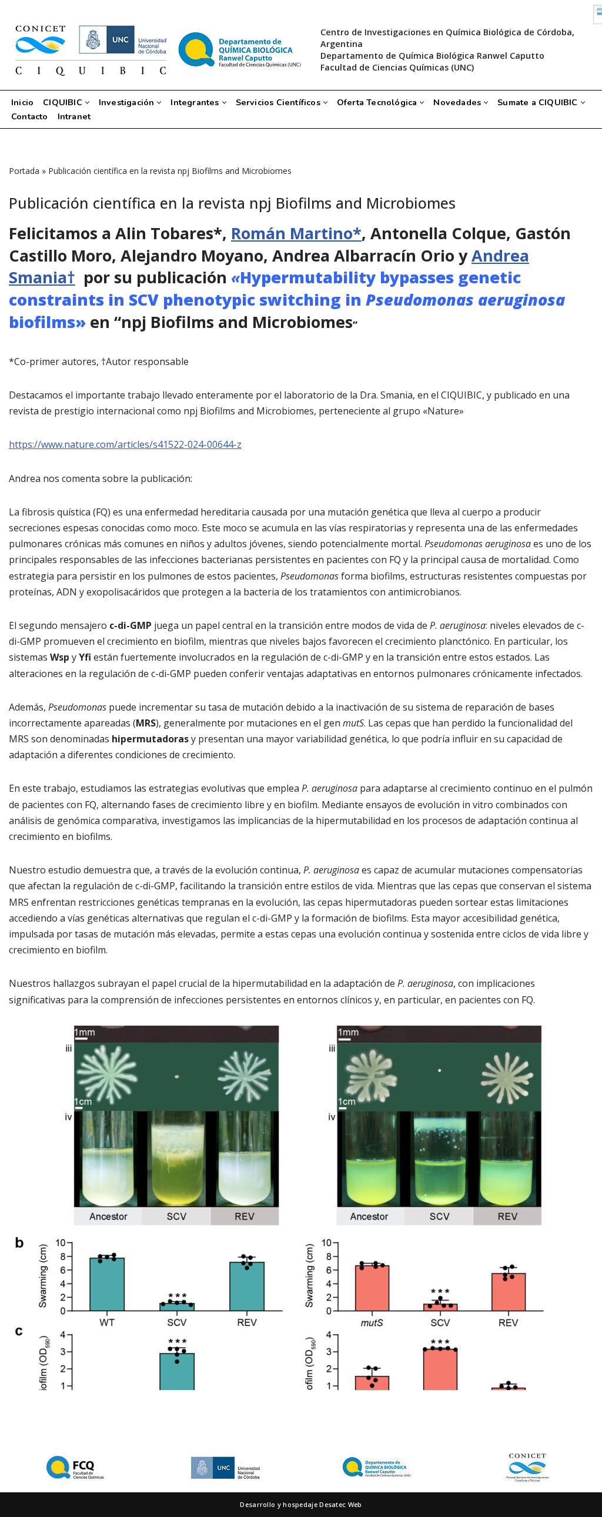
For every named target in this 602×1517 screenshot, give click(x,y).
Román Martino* (296, 233)
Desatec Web (340, 1504)
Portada (24, 170)
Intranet (74, 116)
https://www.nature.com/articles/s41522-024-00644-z (125, 444)
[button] (87, 103)
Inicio (22, 102)
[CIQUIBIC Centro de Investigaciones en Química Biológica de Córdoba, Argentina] (156, 50)
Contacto (29, 116)
